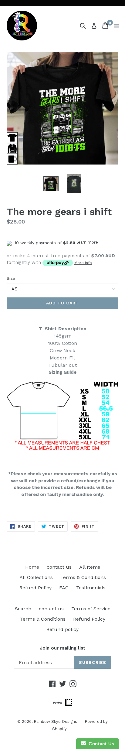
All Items (89, 567)
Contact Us (100, 743)
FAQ (64, 588)
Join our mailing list (62, 648)
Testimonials (91, 588)
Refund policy (62, 629)
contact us (59, 567)
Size (11, 278)
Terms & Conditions (83, 577)
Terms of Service (90, 609)
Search (23, 609)
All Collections (36, 577)
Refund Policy (35, 588)
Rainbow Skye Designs (55, 721)
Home (32, 567)
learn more (87, 242)
